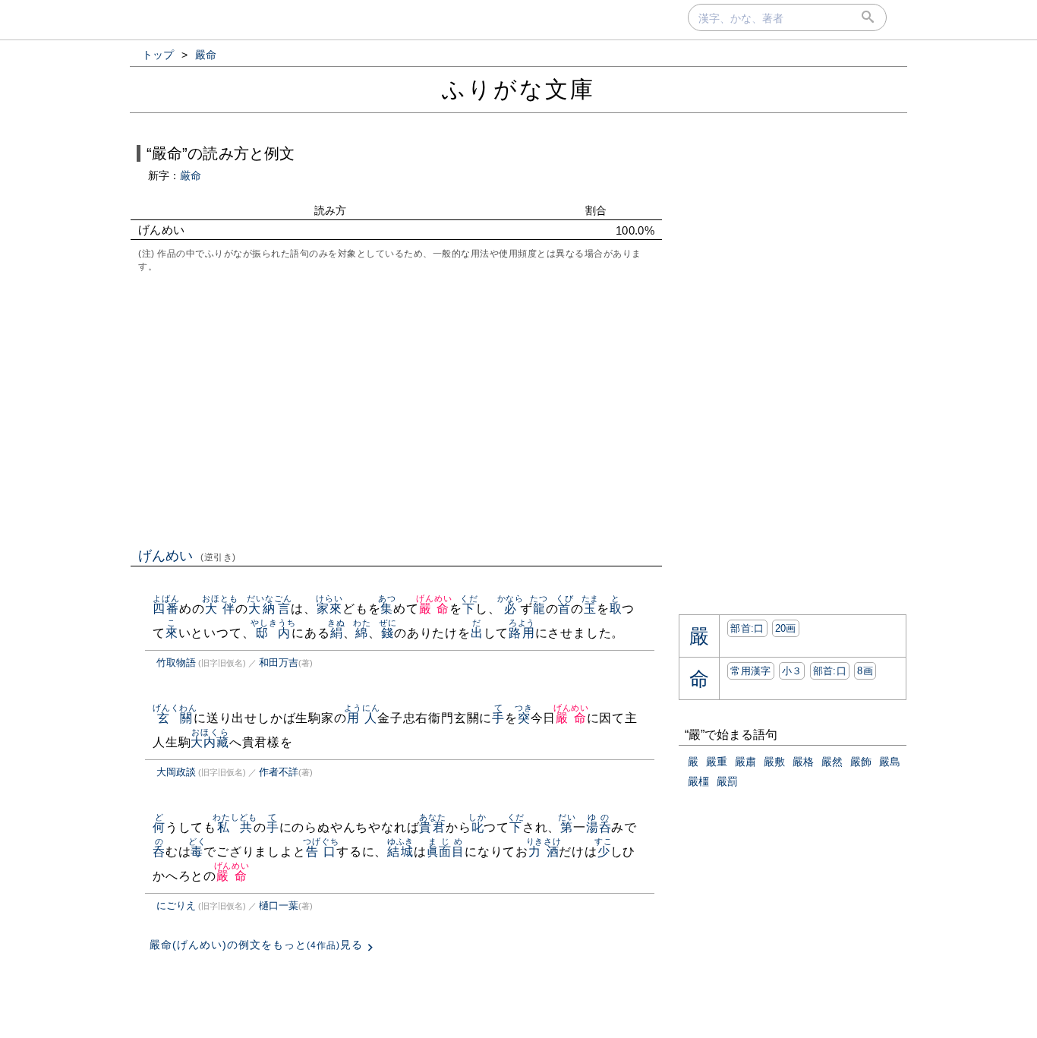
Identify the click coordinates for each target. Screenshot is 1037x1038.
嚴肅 (745, 762)
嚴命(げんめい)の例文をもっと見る (256, 945)
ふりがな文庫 (518, 89)
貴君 (432, 827)
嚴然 (832, 762)
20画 (785, 628)
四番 (166, 608)
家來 (329, 608)
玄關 (175, 717)
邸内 (273, 632)
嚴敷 (774, 762)
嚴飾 (861, 762)
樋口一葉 (278, 905)
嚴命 (434, 608)
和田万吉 (278, 662)
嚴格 (803, 762)
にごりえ (176, 905)
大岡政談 (176, 772)
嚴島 (889, 762)
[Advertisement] (396, 408)
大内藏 (210, 742)
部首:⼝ (747, 628)
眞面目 (446, 851)
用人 (362, 717)
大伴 (220, 608)
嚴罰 (727, 781)
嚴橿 (698, 781)
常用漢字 (750, 671)
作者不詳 (278, 772)
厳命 (190, 175)
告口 (321, 851)
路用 (522, 632)
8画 (865, 671)
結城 (400, 851)
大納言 (269, 608)
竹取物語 (176, 662)
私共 (235, 827)
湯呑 (599, 827)
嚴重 (716, 762)
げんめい (187, 555)
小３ (792, 671)
